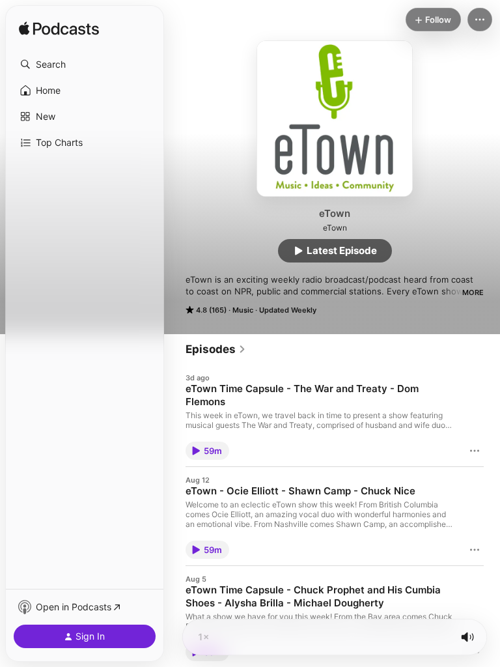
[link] (216, 349)
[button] (84, 64)
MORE (473, 292)
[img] (59, 29)
